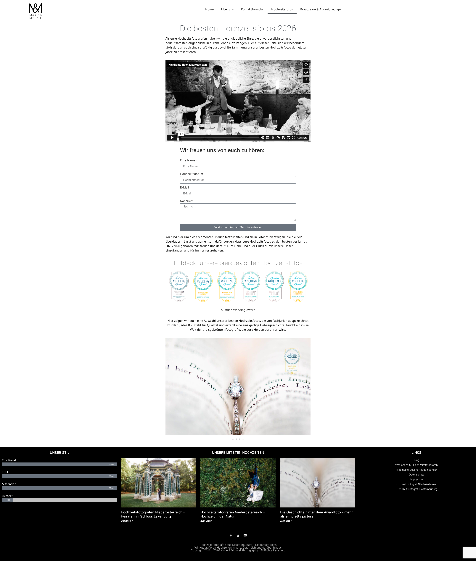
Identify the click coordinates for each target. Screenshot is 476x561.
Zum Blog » (127, 520)
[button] (169, 387)
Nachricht (187, 201)
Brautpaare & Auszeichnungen (321, 9)
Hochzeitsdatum (191, 174)
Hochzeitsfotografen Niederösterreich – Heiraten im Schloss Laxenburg (153, 514)
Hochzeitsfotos (282, 9)
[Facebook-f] (230, 535)
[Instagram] (238, 535)
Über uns (227, 9)
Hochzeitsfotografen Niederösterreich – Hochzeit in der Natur (232, 514)
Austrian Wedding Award (238, 310)
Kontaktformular (252, 9)
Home (209, 9)
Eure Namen (188, 160)
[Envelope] (245, 535)
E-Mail (184, 187)
